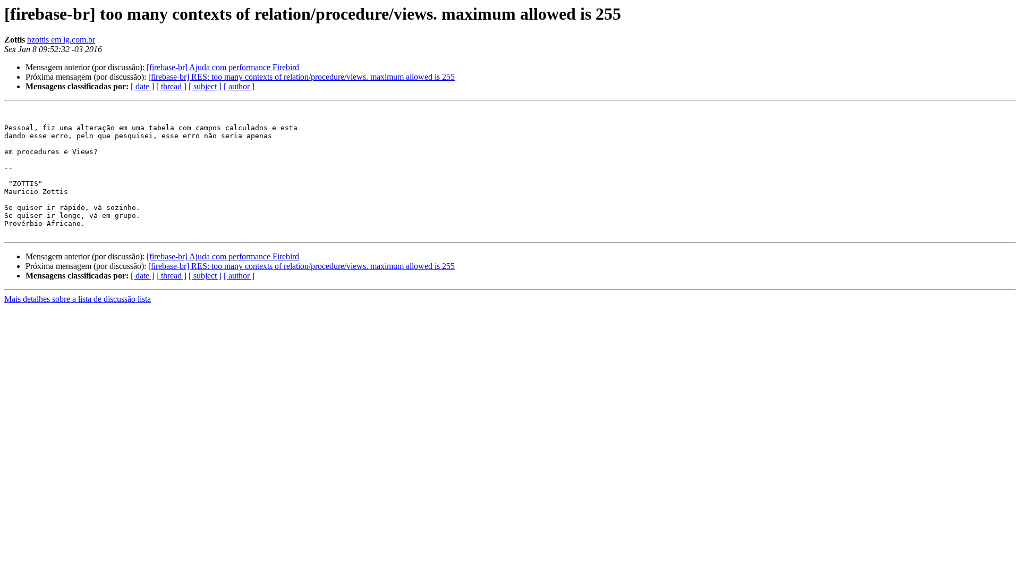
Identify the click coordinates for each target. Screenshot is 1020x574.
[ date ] (142, 86)
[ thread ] (171, 86)
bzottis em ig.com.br (61, 39)
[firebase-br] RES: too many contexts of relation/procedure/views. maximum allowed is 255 (301, 76)
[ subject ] (205, 86)
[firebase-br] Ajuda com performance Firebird (223, 67)
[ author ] (239, 86)
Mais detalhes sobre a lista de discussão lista (77, 298)
